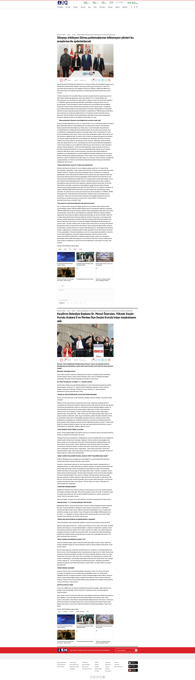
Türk (88, 611)
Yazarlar (117, 7)
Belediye (65, 611)
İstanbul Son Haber (61, 34)
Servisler (68, 7)
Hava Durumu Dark (61, 662)
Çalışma (60, 249)
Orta (70, 249)
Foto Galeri (102, 7)
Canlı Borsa (85, 662)
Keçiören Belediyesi (80, 611)
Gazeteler (125, 7)
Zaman (80, 249)
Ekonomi (83, 7)
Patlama (75, 249)
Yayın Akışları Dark (74, 664)
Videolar (110, 7)
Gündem (75, 7)
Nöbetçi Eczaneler (74, 666)
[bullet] (78, 303)
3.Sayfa (68, 34)
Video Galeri (108, 664)
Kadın (95, 7)
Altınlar (96, 662)
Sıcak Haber (108, 671)
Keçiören (71, 611)
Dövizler (97, 664)
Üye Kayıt (116, 664)
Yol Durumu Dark (61, 664)
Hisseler (97, 666)
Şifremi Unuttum (118, 666)
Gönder (62, 303)
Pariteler (97, 671)
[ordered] (75, 303)
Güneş (65, 249)
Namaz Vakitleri (86, 664)
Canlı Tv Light (60, 666)
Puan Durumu (85, 666)
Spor (89, 7)
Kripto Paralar (98, 668)
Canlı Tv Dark (73, 662)
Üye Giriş (116, 662)
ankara (59, 611)
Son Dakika (60, 7)
